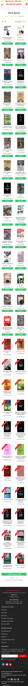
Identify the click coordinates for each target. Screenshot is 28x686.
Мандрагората (20, 149)
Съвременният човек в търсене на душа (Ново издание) (7, 522)
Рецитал (21, 263)
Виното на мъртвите (21, 565)
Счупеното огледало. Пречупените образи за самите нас (20, 457)
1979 (21, 306)
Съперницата (7, 477)
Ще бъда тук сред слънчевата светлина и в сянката (7, 328)
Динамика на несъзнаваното (20, 82)
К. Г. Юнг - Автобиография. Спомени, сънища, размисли (7, 544)
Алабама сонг (7, 284)
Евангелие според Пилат (7, 372)
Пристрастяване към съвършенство (7, 457)
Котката (21, 194)
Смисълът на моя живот (7, 218)
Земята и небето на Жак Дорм (20, 242)
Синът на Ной (20, 391)
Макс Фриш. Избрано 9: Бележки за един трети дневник (21, 218)
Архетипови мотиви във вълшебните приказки (20, 479)
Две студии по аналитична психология (20, 522)
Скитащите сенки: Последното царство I (20, 173)
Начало (6, 16)
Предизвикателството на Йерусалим (20, 104)
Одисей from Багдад (7, 306)
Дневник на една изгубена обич (7, 392)
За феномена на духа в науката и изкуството (20, 500)
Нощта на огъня (21, 351)
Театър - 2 (20, 37)
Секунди (21, 284)
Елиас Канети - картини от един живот (21, 328)
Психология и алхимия (20, 371)
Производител (13, 16)
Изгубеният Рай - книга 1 (7, 352)
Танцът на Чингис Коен (7, 173)
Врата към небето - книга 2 (7, 413)
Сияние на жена (20, 60)
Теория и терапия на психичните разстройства (21, 543)
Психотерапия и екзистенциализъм (7, 566)
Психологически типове (7, 195)
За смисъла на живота (7, 499)
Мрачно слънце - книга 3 (7, 104)
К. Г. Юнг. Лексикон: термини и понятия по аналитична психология (20, 435)
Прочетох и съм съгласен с (9, 660)
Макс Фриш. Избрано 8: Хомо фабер (7, 38)
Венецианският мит (7, 60)
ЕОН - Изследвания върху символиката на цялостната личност (20, 127)
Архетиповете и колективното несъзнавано (7, 434)
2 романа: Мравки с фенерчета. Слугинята (7, 242)
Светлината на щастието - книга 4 (7, 127)
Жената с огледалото (7, 263)
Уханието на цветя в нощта (7, 150)
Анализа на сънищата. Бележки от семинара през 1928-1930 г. (20, 413)
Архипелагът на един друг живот (7, 82)
